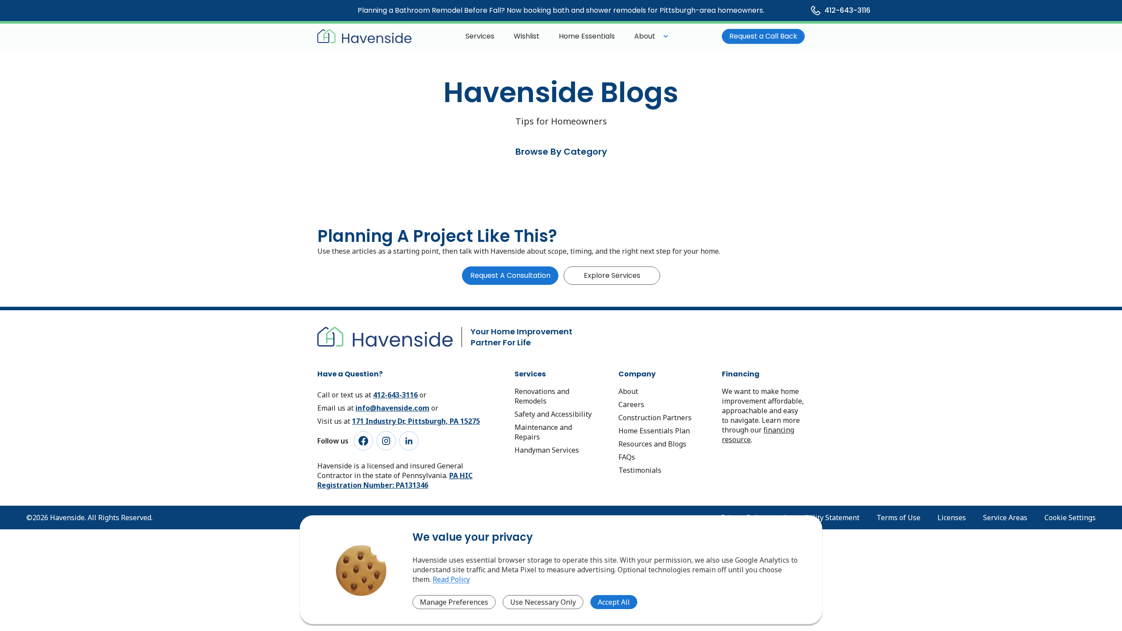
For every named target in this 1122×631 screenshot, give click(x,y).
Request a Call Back (763, 36)
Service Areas (1005, 517)
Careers (631, 404)
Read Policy (451, 579)
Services (479, 36)
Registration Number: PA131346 (394, 480)
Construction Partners (655, 417)
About (644, 36)
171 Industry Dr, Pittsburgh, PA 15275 (416, 421)
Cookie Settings (1070, 517)
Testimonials (639, 470)
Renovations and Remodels (542, 396)
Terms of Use (898, 517)
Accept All (614, 602)
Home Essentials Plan (654, 431)
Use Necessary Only (543, 602)
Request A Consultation (510, 275)
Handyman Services (547, 450)
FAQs (626, 457)
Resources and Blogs (652, 444)
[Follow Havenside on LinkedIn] (409, 440)
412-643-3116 (395, 395)
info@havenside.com (392, 408)
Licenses (951, 517)
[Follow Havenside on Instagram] (386, 440)
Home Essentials (587, 36)
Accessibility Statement (821, 517)
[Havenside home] (364, 36)
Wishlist (527, 36)
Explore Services (612, 275)
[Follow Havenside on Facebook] (363, 440)
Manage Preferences (454, 602)
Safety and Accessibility (553, 414)
